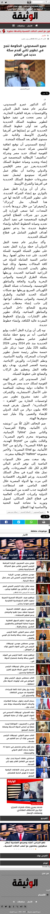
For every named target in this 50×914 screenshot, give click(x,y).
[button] (35, 849)
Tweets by (46, 867)
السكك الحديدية (25, 512)
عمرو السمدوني (38, 512)
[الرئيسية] (36, 25)
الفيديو (44, 818)
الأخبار (44, 35)
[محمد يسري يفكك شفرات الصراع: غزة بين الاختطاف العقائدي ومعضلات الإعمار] (25, 797)
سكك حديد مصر (12, 512)
